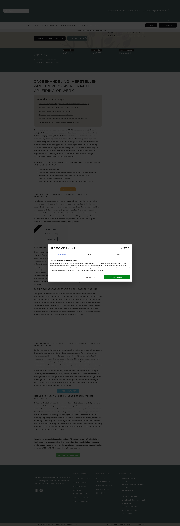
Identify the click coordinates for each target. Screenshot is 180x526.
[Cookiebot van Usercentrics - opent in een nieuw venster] (122, 248)
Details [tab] (90, 254)
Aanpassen (88, 277)
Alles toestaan (117, 277)
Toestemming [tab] (61, 254)
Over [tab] (118, 254)
